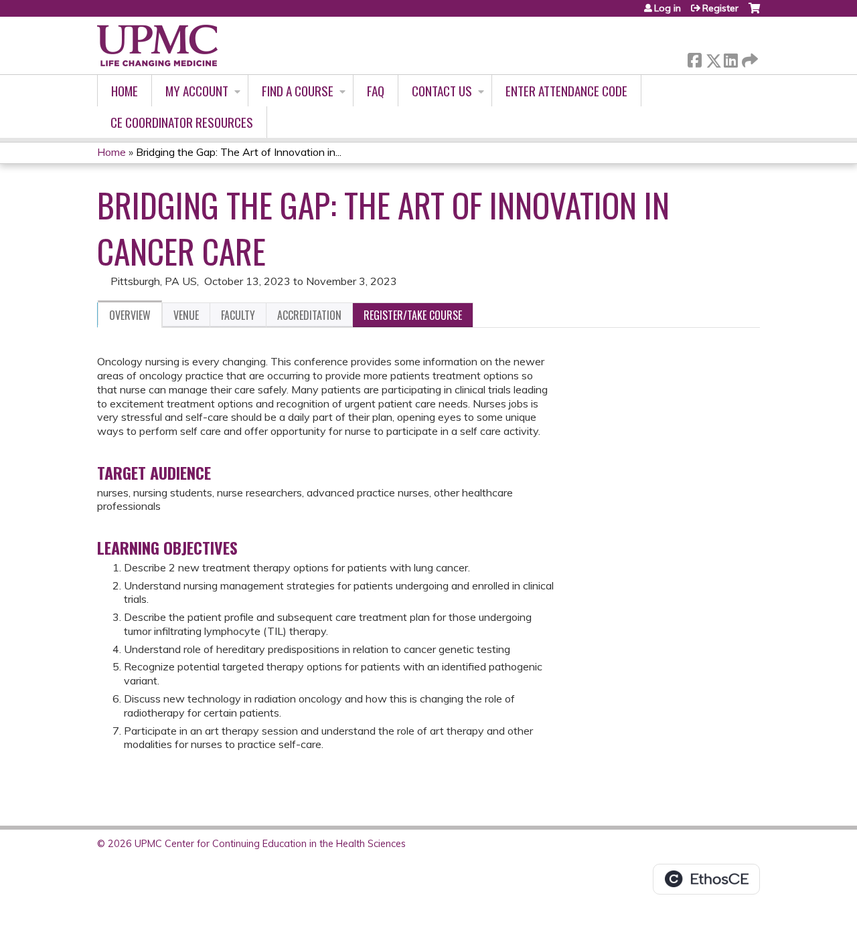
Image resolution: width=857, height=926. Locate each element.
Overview (130, 315)
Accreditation (309, 315)
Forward (748, 57)
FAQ (375, 90)
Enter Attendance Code (566, 90)
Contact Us (442, 90)
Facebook (694, 58)
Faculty (238, 315)
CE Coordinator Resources (181, 122)
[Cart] (754, 13)
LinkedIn (730, 58)
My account (196, 90)
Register (720, 8)
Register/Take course (413, 315)
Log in (667, 8)
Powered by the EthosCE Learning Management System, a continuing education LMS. (706, 879)
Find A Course (297, 90)
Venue (186, 315)
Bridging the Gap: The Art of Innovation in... (238, 152)
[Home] (157, 45)
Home (124, 90)
